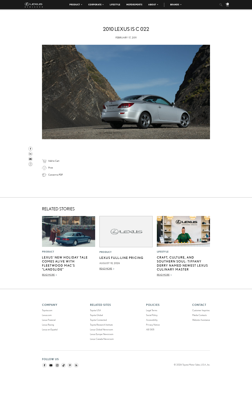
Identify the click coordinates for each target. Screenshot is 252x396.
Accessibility (152, 320)
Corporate (95, 4)
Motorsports (134, 4)
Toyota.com (47, 310)
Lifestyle (115, 4)
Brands (174, 4)
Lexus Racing (48, 324)
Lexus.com (47, 315)
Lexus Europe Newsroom (101, 334)
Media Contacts (199, 315)
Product (74, 4)
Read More (48, 274)
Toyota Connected (98, 320)
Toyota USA (95, 310)
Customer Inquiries (201, 310)
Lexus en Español (50, 329)
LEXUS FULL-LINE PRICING (121, 257)
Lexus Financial (49, 320)
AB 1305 (150, 329)
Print (50, 167)
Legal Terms (151, 310)
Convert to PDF (55, 174)
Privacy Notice (153, 324)
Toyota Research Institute (101, 324)
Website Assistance (201, 320)
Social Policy (152, 315)
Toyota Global (96, 315)
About (152, 4)
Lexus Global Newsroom (101, 329)
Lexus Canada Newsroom (102, 339)
